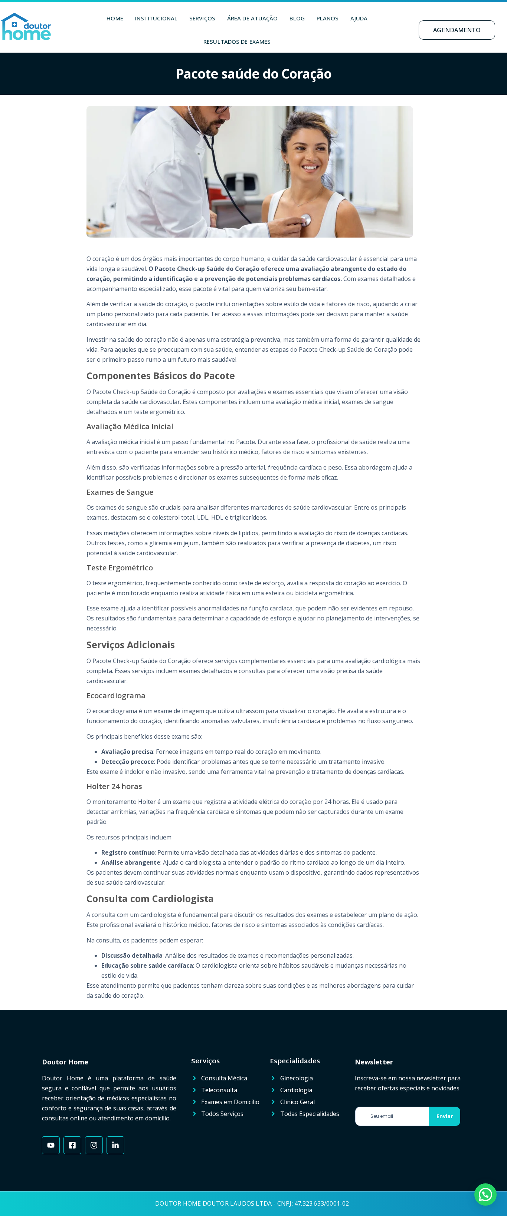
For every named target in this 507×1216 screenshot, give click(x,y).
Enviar (444, 1116)
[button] (485, 1194)
